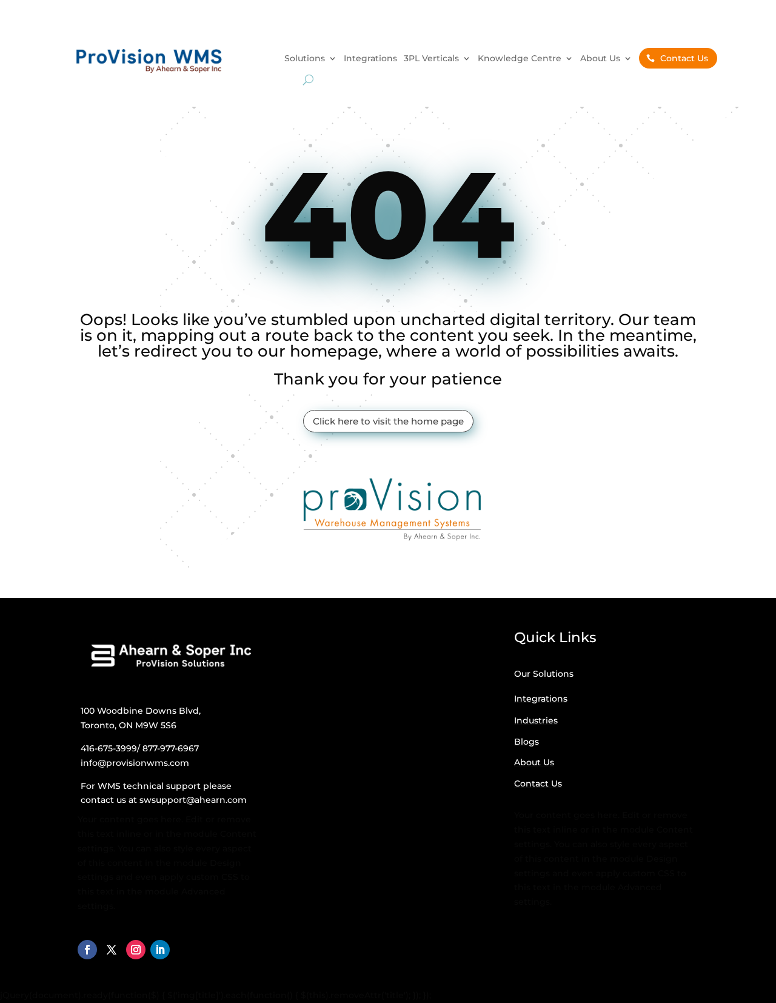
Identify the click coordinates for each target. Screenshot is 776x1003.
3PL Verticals (431, 59)
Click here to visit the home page (388, 421)
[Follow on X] (111, 949)
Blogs (526, 741)
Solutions (304, 59)
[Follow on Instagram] (136, 949)
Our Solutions (544, 673)
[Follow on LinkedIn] (160, 949)
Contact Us (684, 58)
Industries (536, 720)
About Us (600, 59)
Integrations (370, 59)
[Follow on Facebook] (87, 949)
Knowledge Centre (519, 59)
